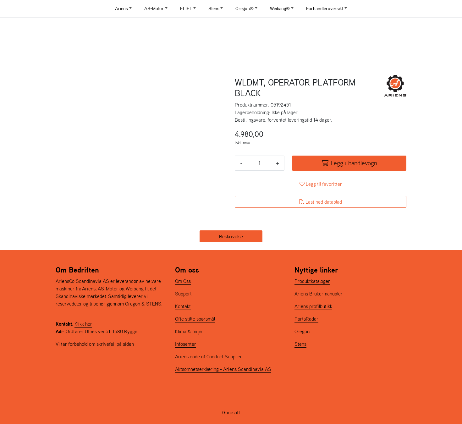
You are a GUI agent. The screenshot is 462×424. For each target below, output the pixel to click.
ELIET (186, 8)
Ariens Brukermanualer (318, 293)
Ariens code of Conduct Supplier (208, 356)
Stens (213, 8)
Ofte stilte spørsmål (195, 318)
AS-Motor (154, 8)
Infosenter (185, 344)
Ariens (121, 8)
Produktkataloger (312, 281)
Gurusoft (231, 412)
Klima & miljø (188, 331)
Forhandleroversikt (324, 8)
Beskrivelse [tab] (231, 236)
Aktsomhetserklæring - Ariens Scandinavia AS (223, 369)
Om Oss (183, 281)
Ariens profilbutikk (313, 306)
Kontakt (183, 306)
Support (183, 293)
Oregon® (244, 8)
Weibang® (280, 8)
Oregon (302, 331)
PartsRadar (306, 318)
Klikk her (83, 324)
